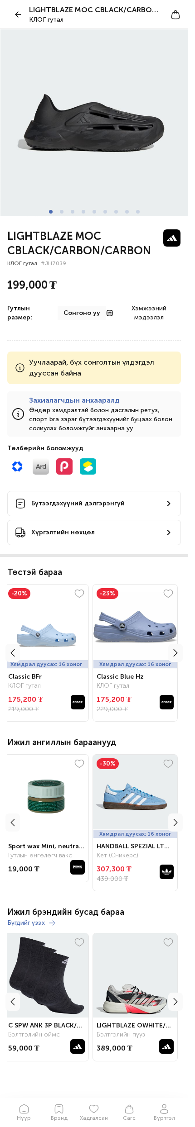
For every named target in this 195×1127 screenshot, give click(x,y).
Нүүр (24, 1118)
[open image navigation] (94, 123)
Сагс (129, 1118)
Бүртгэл (164, 1118)
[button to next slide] (175, 653)
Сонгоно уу (81, 313)
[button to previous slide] (12, 653)
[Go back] (18, 14)
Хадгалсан (94, 1118)
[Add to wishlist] (83, 593)
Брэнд (59, 1118)
